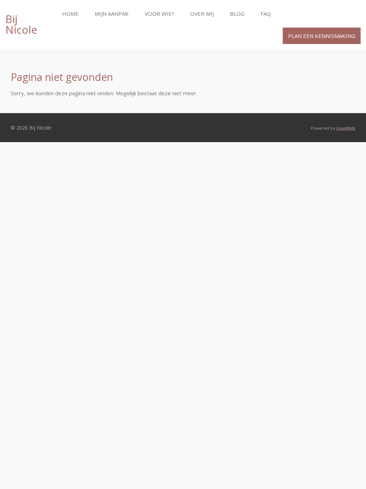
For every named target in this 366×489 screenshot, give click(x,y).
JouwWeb (345, 128)
